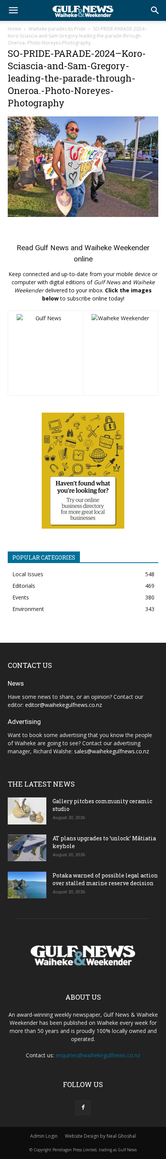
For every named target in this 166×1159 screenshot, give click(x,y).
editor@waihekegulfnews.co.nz (63, 704)
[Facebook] (83, 1107)
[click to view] (45, 353)
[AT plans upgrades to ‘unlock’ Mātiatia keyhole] (27, 848)
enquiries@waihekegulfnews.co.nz (98, 1055)
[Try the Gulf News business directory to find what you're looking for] (83, 471)
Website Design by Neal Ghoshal (100, 1136)
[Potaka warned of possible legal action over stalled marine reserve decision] (27, 885)
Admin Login (44, 1136)
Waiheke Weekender (117, 247)
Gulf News (52, 247)
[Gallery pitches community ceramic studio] (27, 810)
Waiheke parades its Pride (57, 29)
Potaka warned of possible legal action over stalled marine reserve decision (105, 879)
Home (14, 29)
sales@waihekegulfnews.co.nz (111, 751)
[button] (13, 10)
